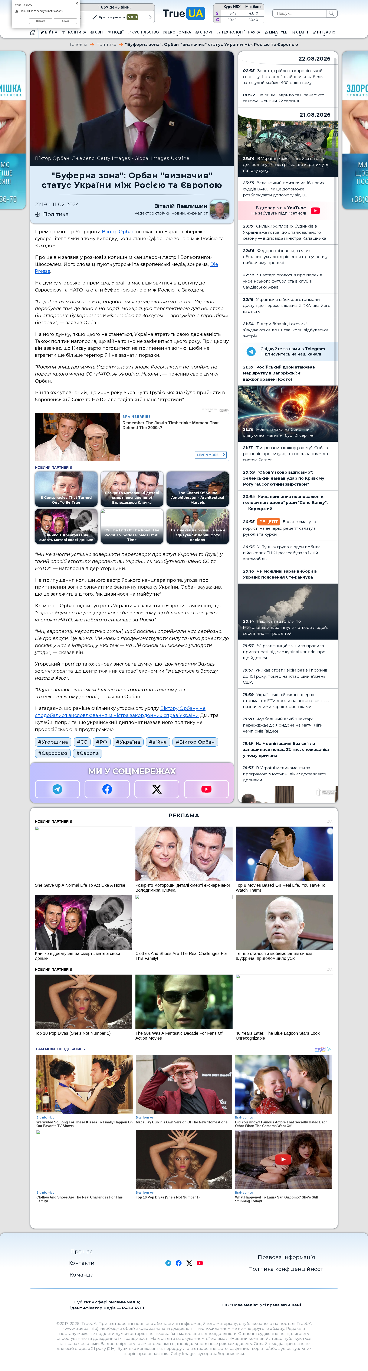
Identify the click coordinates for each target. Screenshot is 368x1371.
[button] (80, 17)
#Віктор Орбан (195, 742)
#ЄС (82, 742)
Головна (79, 45)
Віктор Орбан (118, 231)
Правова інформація (286, 1257)
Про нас (81, 1251)
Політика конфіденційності (286, 1269)
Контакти (81, 1263)
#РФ (102, 742)
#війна (158, 742)
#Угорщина (53, 742)
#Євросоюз (53, 753)
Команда (81, 1274)
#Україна (128, 742)
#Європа (87, 753)
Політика (106, 45)
